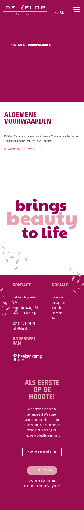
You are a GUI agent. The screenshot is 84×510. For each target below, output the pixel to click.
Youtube (57, 308)
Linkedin (57, 313)
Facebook (58, 297)
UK (62, 13)
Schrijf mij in (42, 470)
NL (56, 13)
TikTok (56, 318)
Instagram (58, 303)
